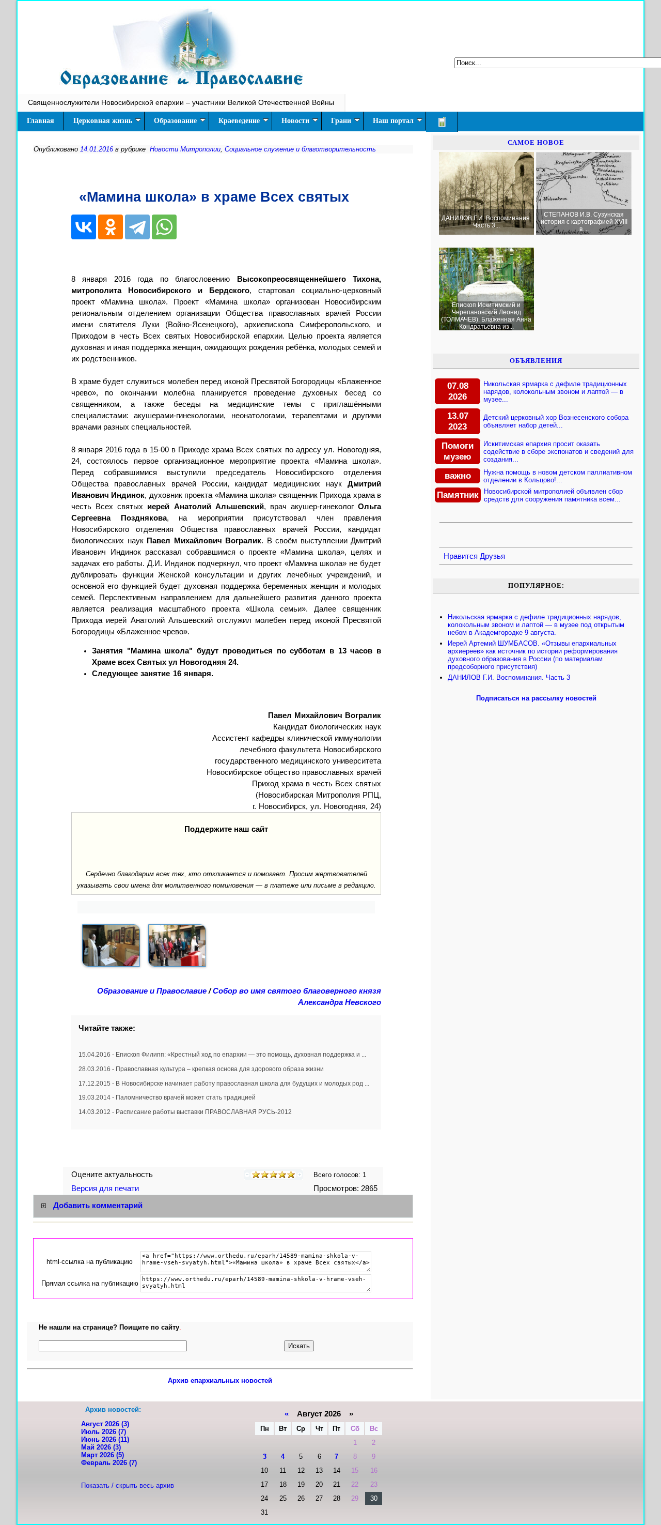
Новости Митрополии (185, 149)
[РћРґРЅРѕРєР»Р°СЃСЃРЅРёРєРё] (110, 227)
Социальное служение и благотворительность (300, 149)
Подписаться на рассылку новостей (536, 698)
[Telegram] (137, 227)
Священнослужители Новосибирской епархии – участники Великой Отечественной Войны (181, 102)
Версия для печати (106, 1188)
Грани (341, 121)
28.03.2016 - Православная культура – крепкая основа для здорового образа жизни (201, 1069)
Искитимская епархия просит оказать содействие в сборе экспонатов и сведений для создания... (558, 451)
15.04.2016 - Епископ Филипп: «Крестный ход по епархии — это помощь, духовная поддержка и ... (222, 1054)
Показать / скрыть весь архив (127, 1485)
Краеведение (239, 121)
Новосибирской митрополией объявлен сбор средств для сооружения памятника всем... (553, 495)
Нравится (461, 556)
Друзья (492, 556)
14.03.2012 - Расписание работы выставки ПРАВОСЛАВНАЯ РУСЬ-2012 (185, 1112)
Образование (175, 121)
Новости (295, 121)
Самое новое (536, 142)
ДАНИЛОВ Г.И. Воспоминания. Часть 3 (509, 677)
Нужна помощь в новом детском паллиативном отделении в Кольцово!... (557, 476)
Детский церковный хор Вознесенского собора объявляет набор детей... (555, 421)
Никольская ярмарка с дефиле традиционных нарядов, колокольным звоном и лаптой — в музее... (555, 391)
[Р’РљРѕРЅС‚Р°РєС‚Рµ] (83, 227)
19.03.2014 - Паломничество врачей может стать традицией (167, 1097)
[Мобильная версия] (442, 122)
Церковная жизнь (102, 121)
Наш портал (393, 121)
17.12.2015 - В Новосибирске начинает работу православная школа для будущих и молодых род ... (223, 1083)
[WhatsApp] (164, 227)
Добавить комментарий (98, 1205)
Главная (40, 121)
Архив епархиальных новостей (220, 1380)
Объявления (536, 360)
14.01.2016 (96, 149)
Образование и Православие (152, 991)
